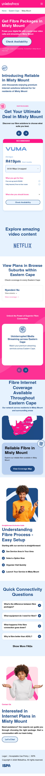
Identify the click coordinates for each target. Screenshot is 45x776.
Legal (4, 756)
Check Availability (17, 41)
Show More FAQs (22, 646)
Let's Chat (10, 739)
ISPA (33, 756)
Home (4, 10)
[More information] (39, 181)
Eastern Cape (14, 10)
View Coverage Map (22, 468)
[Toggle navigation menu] (41, 3)
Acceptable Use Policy (19, 756)
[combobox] (23, 168)
